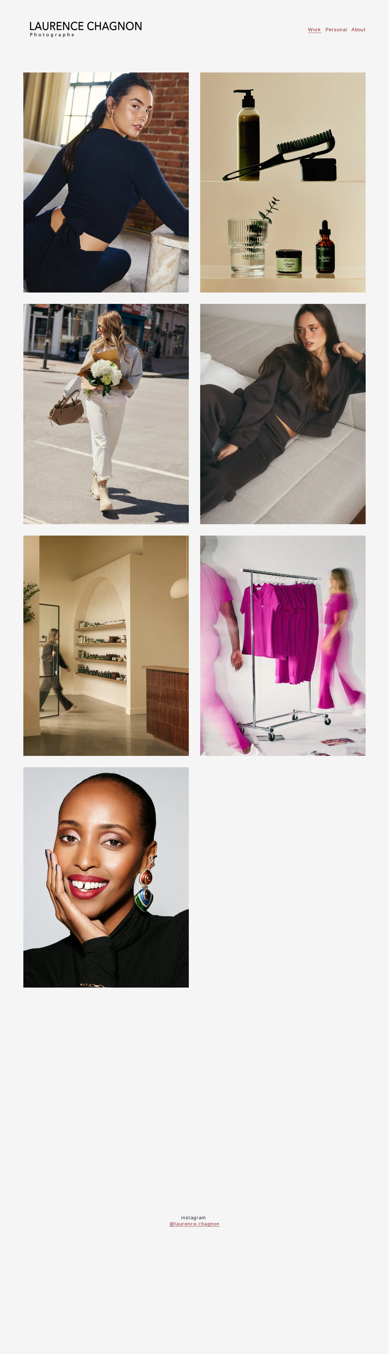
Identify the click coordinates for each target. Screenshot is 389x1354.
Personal (336, 29)
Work (314, 29)
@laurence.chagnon (194, 1224)
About (358, 29)
